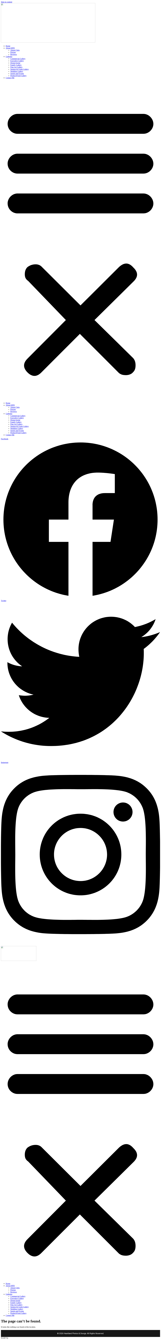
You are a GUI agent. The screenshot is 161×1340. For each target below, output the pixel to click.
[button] (80, 240)
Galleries (9, 57)
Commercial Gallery (17, 59)
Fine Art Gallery (16, 67)
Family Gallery (16, 65)
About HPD (10, 48)
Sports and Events (17, 74)
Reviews (13, 54)
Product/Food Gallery (18, 76)
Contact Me (10, 78)
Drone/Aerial (15, 63)
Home (8, 46)
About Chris (15, 50)
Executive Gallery (17, 61)
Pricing (13, 52)
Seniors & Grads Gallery (19, 69)
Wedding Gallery (16, 71)
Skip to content (6, 2)
